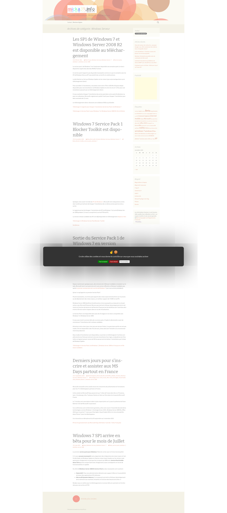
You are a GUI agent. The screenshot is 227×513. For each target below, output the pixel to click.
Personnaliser (124, 261)
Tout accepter (103, 261)
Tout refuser (114, 261)
